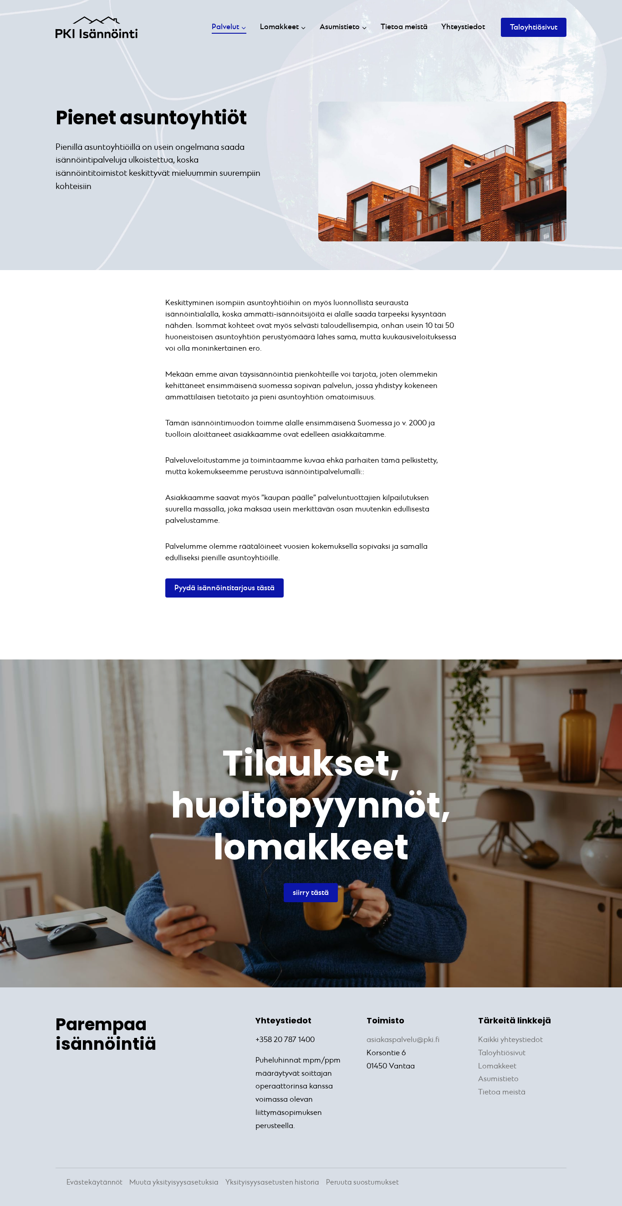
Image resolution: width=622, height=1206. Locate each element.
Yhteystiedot (463, 27)
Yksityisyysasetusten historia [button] (272, 1182)
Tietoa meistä (404, 27)
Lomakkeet (497, 1066)
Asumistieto (498, 1079)
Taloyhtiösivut (533, 27)
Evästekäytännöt (94, 1182)
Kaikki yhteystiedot (510, 1040)
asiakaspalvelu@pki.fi (403, 1040)
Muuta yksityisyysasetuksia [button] (174, 1182)
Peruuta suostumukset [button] (362, 1182)
